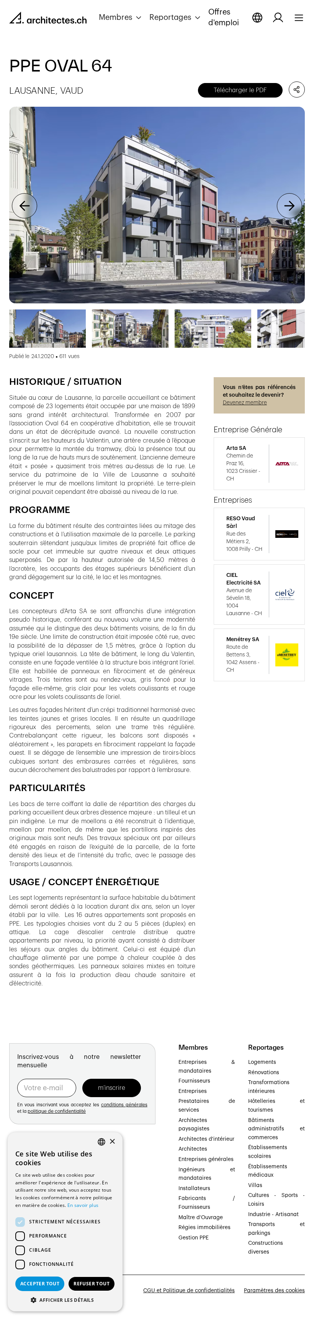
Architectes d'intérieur (206, 1139)
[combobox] (101, 1142)
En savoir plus (82, 1205)
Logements (262, 1062)
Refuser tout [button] (92, 1283)
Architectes (192, 1149)
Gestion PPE (193, 1238)
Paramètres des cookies (274, 1290)
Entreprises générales (206, 1159)
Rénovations (263, 1072)
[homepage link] (48, 19)
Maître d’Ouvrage (200, 1217)
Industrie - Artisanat (273, 1214)
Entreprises (192, 1091)
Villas (255, 1185)
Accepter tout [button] (39, 1283)
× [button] (112, 1142)
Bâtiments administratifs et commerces (276, 1129)
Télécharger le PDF (240, 90)
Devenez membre (245, 402)
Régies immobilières (204, 1227)
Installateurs (194, 1188)
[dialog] (65, 1221)
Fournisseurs (194, 1081)
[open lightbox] (157, 205)
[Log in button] (278, 17)
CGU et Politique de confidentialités (189, 1290)
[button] (121, 17)
